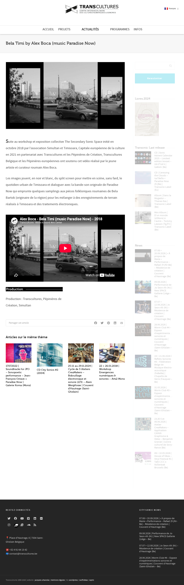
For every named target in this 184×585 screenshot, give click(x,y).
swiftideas (83, 580)
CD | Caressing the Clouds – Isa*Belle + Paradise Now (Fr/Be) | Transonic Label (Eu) (162, 181)
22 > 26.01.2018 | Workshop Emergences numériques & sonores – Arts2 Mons (112, 372)
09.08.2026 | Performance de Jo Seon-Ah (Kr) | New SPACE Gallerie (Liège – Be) (163, 289)
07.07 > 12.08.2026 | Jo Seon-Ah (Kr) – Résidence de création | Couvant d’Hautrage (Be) (162, 310)
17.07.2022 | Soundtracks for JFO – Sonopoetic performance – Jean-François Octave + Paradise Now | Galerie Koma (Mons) (18, 376)
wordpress (73, 580)
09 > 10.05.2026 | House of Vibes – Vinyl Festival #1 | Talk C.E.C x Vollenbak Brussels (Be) (163, 460)
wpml (91, 580)
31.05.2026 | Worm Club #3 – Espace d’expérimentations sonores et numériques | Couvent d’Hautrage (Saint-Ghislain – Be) (163, 400)
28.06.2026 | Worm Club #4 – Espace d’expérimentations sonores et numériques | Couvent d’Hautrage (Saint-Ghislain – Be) (163, 337)
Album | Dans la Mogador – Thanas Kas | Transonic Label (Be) (162, 201)
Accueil (48, 29)
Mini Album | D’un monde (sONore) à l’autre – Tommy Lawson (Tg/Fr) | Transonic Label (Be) (163, 221)
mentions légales (58, 580)
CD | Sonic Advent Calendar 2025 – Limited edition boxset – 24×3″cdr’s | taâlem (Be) (163, 160)
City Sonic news (150, 510)
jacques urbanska (42, 580)
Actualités (90, 29)
